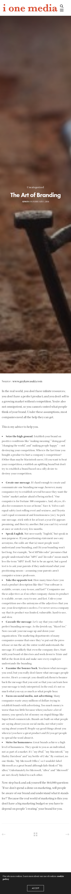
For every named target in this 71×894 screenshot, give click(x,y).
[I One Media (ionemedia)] (30, 8)
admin (25, 201)
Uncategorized (35, 187)
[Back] (35, 834)
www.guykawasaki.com (27, 381)
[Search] (61, 6)
